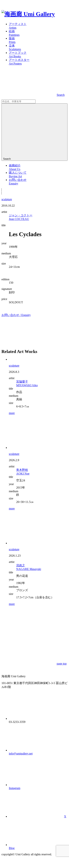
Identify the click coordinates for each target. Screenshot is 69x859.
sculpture (6, 199)
